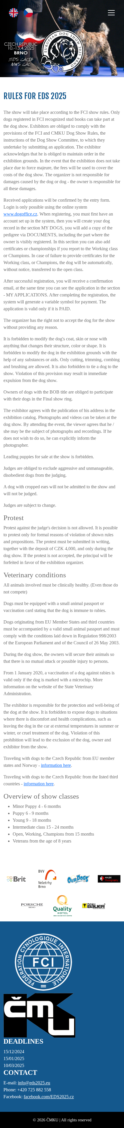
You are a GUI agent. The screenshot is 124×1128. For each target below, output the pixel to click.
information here (56, 765)
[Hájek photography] (108, 878)
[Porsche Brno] (31, 905)
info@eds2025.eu (34, 1082)
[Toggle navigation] (111, 12)
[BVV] (46, 878)
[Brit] (16, 878)
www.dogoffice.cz (20, 214)
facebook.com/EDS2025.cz (49, 1096)
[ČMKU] (39, 1014)
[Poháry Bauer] (93, 905)
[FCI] (43, 962)
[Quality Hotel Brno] (62, 905)
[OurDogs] (77, 878)
